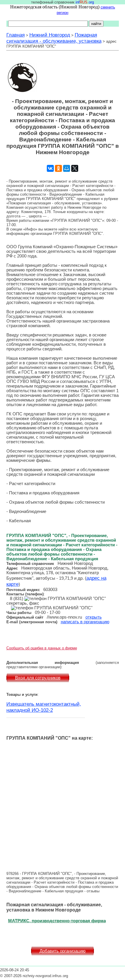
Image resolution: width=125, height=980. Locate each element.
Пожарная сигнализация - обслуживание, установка (53, 38)
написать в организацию (85, 621)
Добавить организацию (62, 951)
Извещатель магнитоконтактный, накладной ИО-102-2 (43, 707)
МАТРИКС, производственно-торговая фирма (57, 920)
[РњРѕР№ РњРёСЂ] (66, 168)
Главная (15, 35)
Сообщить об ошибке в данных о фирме (41, 648)
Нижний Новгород (49, 35)
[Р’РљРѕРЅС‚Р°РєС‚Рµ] (50, 168)
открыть (93, 617)
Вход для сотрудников (37, 677)
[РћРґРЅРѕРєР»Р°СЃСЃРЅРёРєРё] (58, 168)
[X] (74, 168)
